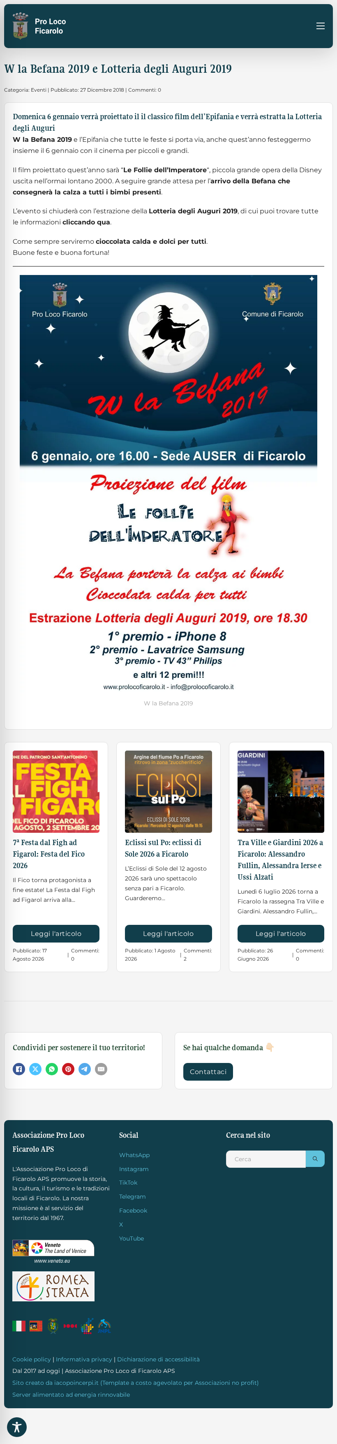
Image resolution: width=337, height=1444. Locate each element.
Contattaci (208, 1072)
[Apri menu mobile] (320, 26)
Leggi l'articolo (56, 934)
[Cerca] (315, 1159)
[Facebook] (19, 1069)
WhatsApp (134, 1155)
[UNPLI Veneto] (87, 1326)
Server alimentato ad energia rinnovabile (71, 1394)
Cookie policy (31, 1359)
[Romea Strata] (53, 1286)
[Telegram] (84, 1069)
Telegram (132, 1196)
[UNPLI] (104, 1326)
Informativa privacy (84, 1359)
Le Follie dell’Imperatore (165, 170)
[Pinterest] (68, 1069)
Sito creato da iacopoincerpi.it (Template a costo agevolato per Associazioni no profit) (135, 1382)
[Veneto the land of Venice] (53, 1251)
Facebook (133, 1210)
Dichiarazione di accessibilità (158, 1359)
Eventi (38, 90)
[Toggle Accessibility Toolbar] (17, 1427)
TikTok (128, 1182)
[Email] (101, 1069)
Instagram (134, 1169)
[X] (35, 1069)
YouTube (131, 1238)
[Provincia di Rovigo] (53, 1326)
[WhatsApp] (52, 1069)
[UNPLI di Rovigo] (70, 1326)
